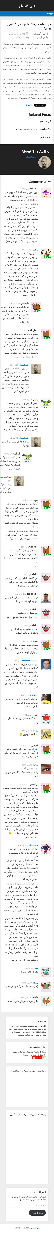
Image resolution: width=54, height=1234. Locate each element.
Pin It (29, 105)
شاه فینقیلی (33, 845)
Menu (50, 13)
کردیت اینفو (45, 121)
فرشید (35, 249)
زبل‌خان (35, 730)
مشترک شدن (37, 1213)
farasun (32, 695)
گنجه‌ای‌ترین (45, 136)
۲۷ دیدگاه (21, 37)
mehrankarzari (29, 660)
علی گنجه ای (24, 365)
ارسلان (35, 982)
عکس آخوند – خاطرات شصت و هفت (33, 128)
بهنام (36, 968)
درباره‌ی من (39, 37)
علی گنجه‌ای (27, 6)
